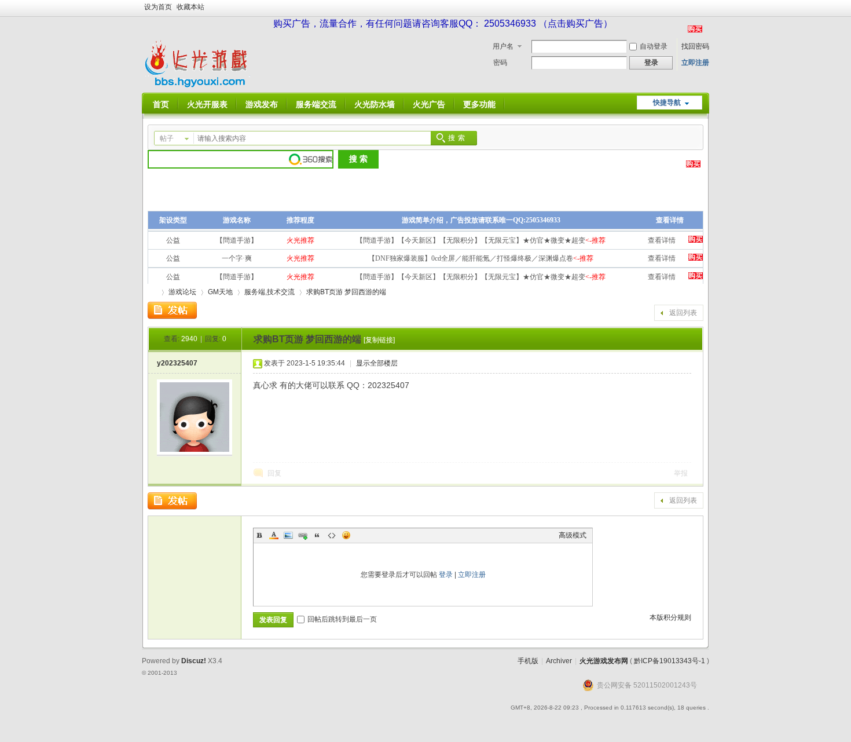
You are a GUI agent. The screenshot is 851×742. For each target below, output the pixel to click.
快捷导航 (667, 102)
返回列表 (683, 313)
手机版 (528, 661)
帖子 (167, 138)
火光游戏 (152, 292)
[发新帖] (172, 310)
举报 (681, 473)
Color (274, 535)
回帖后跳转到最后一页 (342, 619)
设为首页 (158, 7)
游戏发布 (261, 104)
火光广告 (429, 104)
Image (288, 535)
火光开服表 (207, 104)
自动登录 (653, 46)
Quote (317, 535)
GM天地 (220, 292)
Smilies (346, 535)
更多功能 (479, 104)
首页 (161, 104)
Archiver (559, 661)
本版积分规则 (670, 617)
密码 (500, 63)
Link (303, 535)
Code (332, 535)
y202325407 (177, 363)
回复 (274, 473)
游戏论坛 (182, 292)
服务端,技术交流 (269, 292)
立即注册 (695, 63)
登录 (446, 575)
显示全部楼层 (377, 363)
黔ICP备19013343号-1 (669, 661)
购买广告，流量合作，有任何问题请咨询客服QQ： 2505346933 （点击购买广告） (442, 23)
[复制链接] (379, 340)
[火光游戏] (198, 86)
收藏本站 (190, 7)
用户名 (503, 46)
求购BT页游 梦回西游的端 (346, 292)
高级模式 (572, 535)
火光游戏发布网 (603, 661)
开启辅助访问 (706, 8)
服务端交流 (316, 104)
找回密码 (695, 46)
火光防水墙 (374, 104)
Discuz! (193, 661)
